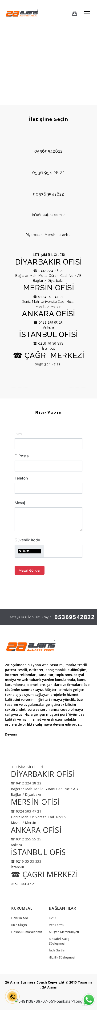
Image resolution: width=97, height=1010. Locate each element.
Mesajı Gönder (29, 570)
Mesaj (20, 502)
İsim (18, 433)
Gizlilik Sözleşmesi (62, 957)
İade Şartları (57, 950)
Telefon (21, 478)
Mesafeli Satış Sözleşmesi (59, 941)
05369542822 (74, 617)
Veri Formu (56, 925)
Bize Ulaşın (19, 925)
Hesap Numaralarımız (26, 932)
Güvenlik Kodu (27, 540)
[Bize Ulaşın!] (89, 1000)
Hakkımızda (19, 918)
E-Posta (22, 456)
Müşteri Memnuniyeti (64, 932)
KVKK (53, 918)
